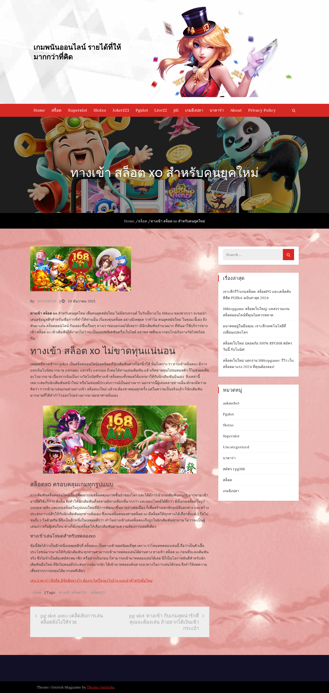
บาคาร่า (217, 110)
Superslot (77, 110)
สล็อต (56, 110)
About (236, 110)
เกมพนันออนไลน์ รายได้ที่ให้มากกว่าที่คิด (77, 51)
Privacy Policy (262, 110)
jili (176, 110)
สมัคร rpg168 (234, 469)
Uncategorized (236, 447)
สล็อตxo (98, 592)
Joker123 (121, 110)
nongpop (46, 301)
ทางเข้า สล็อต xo (73, 592)
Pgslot (142, 110)
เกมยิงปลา (194, 110)
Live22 (160, 110)
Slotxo (100, 110)
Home (39, 110)
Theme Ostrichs (100, 687)
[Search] (288, 254)
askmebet (231, 403)
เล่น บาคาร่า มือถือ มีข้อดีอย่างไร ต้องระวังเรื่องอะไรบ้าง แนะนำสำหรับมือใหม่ (91, 580)
